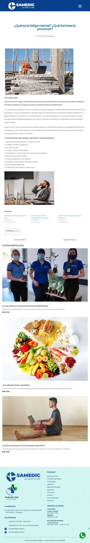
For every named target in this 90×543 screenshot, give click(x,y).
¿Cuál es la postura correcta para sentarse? (23, 446)
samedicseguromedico (16, 529)
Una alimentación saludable (16, 385)
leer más (6, 312)
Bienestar (50, 36)
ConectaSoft (60, 540)
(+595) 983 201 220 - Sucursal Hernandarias (24, 525)
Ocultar (16, 231)
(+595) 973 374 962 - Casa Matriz (20, 521)
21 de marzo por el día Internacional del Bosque (25, 306)
